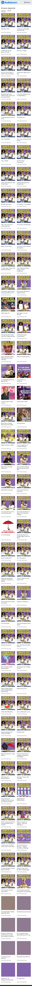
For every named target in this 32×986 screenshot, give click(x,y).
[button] (27, 2)
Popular (3, 10)
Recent (9, 10)
